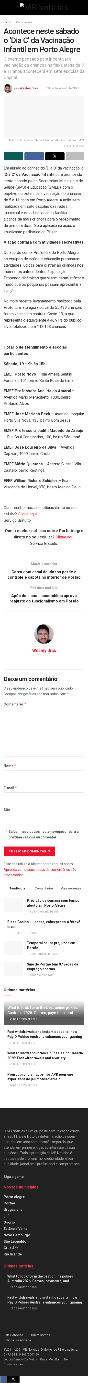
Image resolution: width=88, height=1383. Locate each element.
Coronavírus (24, 22)
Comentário (15, 704)
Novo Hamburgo (17, 1235)
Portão (9, 1203)
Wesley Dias (29, 88)
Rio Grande (13, 1254)
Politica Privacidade (17, 1340)
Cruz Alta (11, 1248)
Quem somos (40, 1335)
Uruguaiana (13, 1210)
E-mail (10, 787)
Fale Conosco (13, 1335)
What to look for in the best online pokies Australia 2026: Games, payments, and (42, 1010)
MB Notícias (31, 1349)
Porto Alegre (14, 1197)
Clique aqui (27, 514)
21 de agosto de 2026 (23, 1019)
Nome (10, 765)
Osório (9, 1222)
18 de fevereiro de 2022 (62, 88)
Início (7, 22)
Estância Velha (15, 1229)
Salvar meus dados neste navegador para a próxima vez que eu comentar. (44, 834)
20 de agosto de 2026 (23, 1085)
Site (7, 810)
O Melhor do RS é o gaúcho (59, 1349)
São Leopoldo (15, 1241)
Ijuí (6, 1216)
